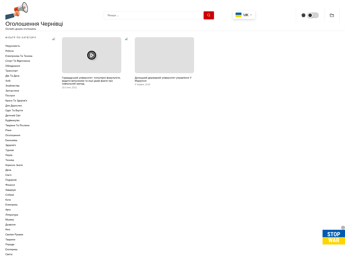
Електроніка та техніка (18, 55)
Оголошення (12, 135)
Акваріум (10, 189)
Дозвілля (10, 224)
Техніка (9, 160)
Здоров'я (10, 145)
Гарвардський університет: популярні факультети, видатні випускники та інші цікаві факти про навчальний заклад (91, 80)
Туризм (9, 150)
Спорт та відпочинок (17, 60)
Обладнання (12, 65)
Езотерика (11, 249)
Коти (8, 199)
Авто (8, 209)
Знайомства (12, 85)
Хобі (7, 80)
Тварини (10, 239)
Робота (9, 50)
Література (11, 214)
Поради (9, 244)
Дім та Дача (12, 75)
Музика (9, 219)
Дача (8, 169)
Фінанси (10, 184)
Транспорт (11, 70)
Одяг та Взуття (14, 110)
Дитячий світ (12, 115)
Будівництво (12, 120)
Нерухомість (12, 45)
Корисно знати (14, 165)
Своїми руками (14, 234)
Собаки (9, 194)
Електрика (11, 204)
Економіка (11, 140)
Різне (8, 130)
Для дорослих (13, 105)
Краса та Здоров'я (16, 100)
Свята (8, 254)
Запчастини (12, 90)
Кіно (7, 229)
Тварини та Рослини (17, 125)
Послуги (10, 95)
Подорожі (11, 179)
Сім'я (8, 174)
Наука (8, 155)
